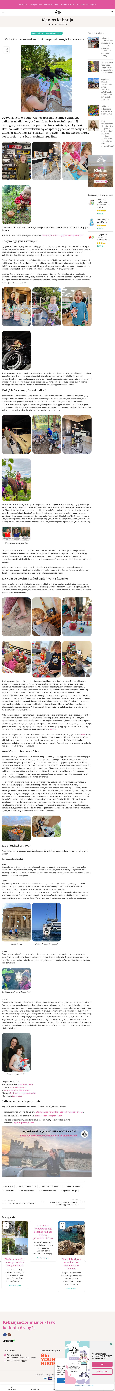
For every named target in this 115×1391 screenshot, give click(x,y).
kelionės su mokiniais (50, 1186)
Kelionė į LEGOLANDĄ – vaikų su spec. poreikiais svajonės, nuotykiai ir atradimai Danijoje (107, 47)
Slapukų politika (80, 1386)
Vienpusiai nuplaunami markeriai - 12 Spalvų (103, 203)
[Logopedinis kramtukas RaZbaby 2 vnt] (91, 240)
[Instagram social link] (9, 1334)
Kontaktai (90, 1386)
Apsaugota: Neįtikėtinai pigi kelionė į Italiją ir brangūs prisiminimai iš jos (43, 1232)
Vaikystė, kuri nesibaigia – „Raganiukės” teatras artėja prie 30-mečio (107, 67)
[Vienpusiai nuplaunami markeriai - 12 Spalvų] (91, 206)
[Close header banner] (112, 4)
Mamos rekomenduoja (53, 33)
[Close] (111, 1344)
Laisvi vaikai (17, 1096)
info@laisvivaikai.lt (18, 1087)
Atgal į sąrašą (43, 1202)
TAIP (102, 1364)
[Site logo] (57, 12)
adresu (53, 729)
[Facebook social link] (5, 1334)
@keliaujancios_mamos (24, 1123)
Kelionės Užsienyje (61, 24)
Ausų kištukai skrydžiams (103, 220)
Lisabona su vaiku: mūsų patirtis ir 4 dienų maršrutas (15, 1262)
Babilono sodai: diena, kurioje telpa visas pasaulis (106, 110)
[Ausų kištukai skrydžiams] (91, 224)
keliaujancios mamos (27, 1186)
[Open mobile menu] (3, 12)
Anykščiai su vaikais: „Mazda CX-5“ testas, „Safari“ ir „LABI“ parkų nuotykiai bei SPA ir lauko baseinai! (107, 89)
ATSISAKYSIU (102, 1371)
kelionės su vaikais (72, 1186)
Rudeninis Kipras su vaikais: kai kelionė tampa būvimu (71, 1264)
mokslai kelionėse (27, 1191)
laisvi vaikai (9, 1191)
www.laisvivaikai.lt (25, 1084)
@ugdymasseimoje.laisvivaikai (16, 1090)
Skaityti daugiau (15, 1285)
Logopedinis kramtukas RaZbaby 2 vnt (103, 237)
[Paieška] (112, 12)
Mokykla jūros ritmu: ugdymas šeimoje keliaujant (62, 235)
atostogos (9, 1186)
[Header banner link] (54, 4)
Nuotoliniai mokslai (48, 1191)
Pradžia (50, 24)
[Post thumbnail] (93, 47)
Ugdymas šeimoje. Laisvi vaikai (23, 1093)
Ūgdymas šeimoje (70, 1191)
